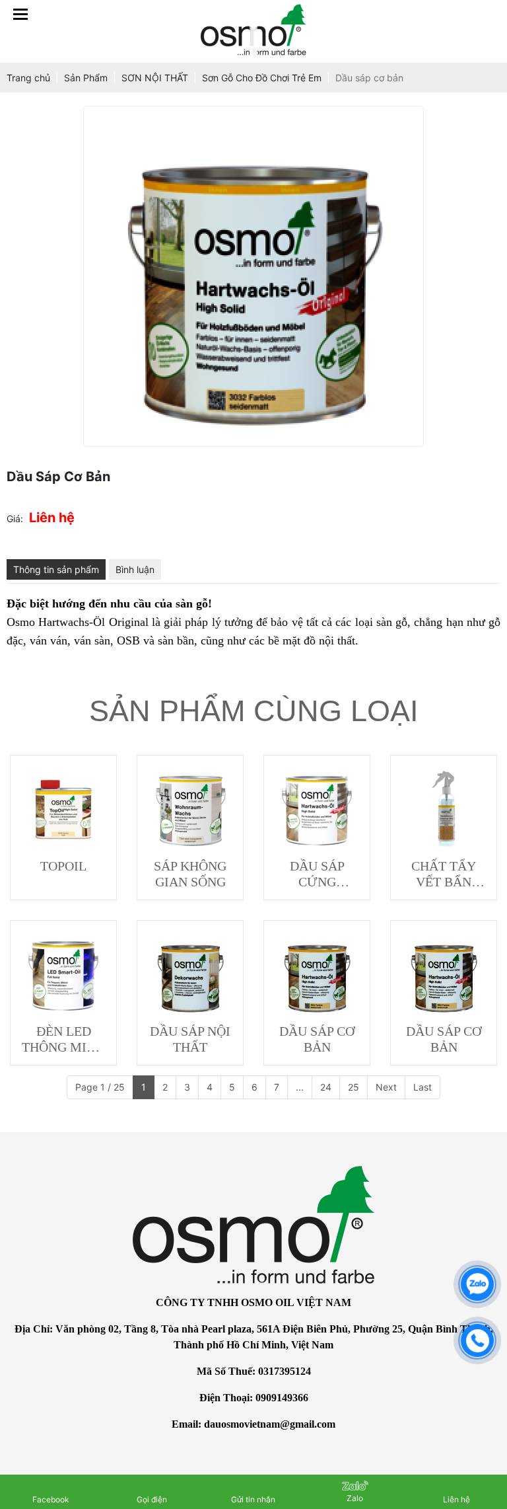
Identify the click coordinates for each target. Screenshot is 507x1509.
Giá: (15, 518)
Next (386, 1087)
